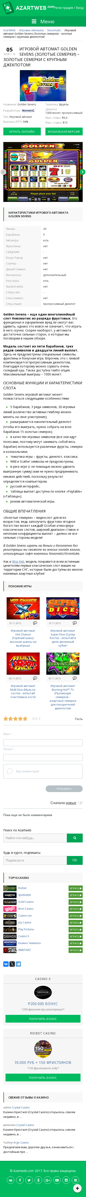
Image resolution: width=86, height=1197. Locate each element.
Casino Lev (25, 915)
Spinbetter (24, 895)
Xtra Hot (18, 561)
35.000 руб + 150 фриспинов (43, 1062)
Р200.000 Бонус (43, 1003)
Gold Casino (26, 902)
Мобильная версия (64, 132)
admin (7, 1107)
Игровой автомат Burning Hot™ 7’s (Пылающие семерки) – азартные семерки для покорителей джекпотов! (63, 697)
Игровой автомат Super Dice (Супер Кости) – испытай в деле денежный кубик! (63, 638)
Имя (7, 734)
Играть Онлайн (21, 132)
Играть (75, 888)
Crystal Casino (21, 1107)
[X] (12, 964)
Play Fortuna (26, 929)
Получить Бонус (43, 1019)
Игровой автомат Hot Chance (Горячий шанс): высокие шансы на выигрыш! (23, 638)
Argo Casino (21, 1142)
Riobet (22, 888)
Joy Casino (24, 922)
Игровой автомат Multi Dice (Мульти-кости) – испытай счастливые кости (23, 691)
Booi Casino (26, 909)
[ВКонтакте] (6, 964)
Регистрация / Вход (68, 8)
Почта (8, 749)
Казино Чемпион (29, 943)
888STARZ (24, 950)
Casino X (23, 936)
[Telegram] (18, 964)
